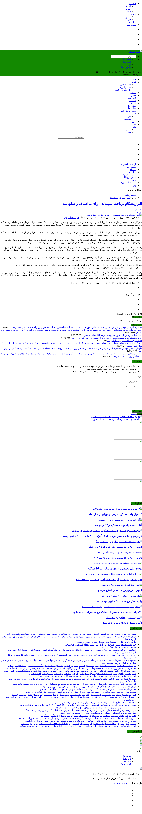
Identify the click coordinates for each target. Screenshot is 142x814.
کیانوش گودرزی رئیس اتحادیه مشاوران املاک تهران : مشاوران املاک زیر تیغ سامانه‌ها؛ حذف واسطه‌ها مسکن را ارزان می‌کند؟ (78, 723)
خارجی (128, 9)
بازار (129, 116)
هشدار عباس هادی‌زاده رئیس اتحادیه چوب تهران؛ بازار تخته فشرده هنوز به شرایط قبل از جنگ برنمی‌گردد (88, 715)
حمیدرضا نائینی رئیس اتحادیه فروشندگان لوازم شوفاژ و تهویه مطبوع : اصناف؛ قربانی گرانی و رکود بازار (89, 686)
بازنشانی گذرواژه (128, 164)
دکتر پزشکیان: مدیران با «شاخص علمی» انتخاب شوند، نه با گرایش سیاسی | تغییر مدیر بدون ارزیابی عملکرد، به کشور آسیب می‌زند (77, 718)
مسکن (133, 92)
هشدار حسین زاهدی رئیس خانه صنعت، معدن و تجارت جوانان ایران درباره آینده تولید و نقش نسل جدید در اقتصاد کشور (82, 673)
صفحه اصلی (130, 195)
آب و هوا (127, 62)
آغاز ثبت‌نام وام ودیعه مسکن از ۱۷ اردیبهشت (118, 525)
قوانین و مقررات (128, 111)
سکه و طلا (131, 106)
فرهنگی (127, 19)
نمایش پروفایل (129, 177)
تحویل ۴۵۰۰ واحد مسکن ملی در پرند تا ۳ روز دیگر (115, 546)
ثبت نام (133, 169)
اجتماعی (132, 14)
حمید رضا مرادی (71, 217)
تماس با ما (131, 24)
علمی (128, 17)
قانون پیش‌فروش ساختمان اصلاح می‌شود (119, 590)
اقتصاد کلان (125, 85)
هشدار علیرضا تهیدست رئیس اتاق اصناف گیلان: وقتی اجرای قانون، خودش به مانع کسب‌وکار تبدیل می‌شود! (87, 689)
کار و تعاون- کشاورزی (121, 90)
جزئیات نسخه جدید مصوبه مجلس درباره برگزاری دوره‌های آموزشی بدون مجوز (106, 338)
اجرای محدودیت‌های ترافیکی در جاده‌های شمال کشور (117, 419)
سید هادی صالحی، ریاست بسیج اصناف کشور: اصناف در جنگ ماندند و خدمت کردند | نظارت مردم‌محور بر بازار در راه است (80, 721)
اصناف (128, 6)
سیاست (127, 119)
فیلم (134, 127)
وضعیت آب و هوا (128, 182)
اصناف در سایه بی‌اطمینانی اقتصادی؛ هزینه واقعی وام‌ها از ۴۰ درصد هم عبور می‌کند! (97, 713)
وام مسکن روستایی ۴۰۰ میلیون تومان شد (119, 601)
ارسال (138, 209)
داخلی (128, 11)
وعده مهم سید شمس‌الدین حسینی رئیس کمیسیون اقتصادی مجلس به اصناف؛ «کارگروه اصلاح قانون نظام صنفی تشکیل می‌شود (78, 705)
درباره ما (132, 22)
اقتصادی (132, 3)
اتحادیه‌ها (114, 197)
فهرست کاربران (129, 175)
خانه (134, 79)
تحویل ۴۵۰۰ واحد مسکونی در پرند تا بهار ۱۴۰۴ (117, 557)
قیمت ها (127, 59)
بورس (133, 95)
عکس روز (131, 113)
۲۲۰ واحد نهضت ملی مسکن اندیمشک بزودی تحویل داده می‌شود (107, 612)
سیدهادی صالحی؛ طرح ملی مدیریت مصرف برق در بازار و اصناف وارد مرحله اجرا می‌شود (95, 702)
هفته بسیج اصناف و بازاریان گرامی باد (124, 340)
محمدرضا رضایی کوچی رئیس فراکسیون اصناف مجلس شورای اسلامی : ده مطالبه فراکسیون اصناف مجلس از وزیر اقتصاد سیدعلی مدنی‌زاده (77, 327)
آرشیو (134, 414)
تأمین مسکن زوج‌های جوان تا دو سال (122, 622)
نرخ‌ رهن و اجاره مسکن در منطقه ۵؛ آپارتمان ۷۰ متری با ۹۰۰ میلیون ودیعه (102, 535)
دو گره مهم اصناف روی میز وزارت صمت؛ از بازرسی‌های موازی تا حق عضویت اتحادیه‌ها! (96, 708)
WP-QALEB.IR (120, 783)
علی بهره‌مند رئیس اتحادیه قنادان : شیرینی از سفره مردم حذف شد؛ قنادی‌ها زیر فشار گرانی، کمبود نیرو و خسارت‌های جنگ (80, 710)
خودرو (133, 103)
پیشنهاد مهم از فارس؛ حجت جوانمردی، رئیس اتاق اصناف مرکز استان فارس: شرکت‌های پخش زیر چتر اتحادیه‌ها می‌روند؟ (81, 692)
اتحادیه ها (132, 108)
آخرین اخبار (124, 197)
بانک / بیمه (131, 98)
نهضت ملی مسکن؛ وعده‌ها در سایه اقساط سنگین (115, 568)
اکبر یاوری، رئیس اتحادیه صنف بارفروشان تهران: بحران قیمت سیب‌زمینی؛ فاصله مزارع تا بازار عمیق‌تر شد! (87, 676)
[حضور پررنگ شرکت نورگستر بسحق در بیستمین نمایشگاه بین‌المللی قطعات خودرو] (128, 498)
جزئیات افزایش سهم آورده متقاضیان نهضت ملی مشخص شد (109, 579)
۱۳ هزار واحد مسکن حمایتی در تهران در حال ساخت (114, 514)
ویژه (134, 121)
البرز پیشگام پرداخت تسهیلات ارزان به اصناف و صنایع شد (102, 203)
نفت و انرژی (125, 87)
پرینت (139, 212)
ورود (134, 180)
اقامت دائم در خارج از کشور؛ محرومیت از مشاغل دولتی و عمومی (112, 335)
